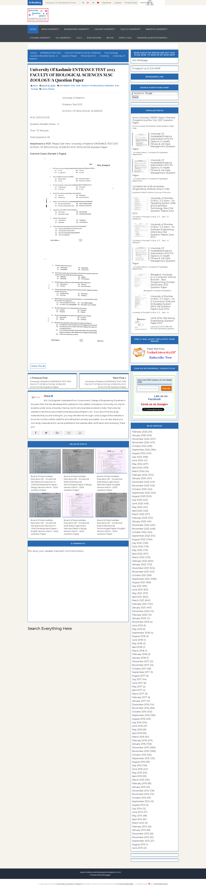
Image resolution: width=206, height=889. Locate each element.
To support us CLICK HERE (146, 68)
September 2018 (141, 632)
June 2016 (137, 726)
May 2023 (137, 507)
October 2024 (139, 446)
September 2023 (141, 492)
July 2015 (136, 765)
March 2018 (138, 650)
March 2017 (138, 693)
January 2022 (139, 564)
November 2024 (140, 442)
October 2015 (139, 754)
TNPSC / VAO (125, 37)
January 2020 (139, 618)
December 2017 (140, 661)
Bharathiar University (76, 29)
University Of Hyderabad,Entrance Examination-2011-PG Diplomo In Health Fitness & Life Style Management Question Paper (153, 168)
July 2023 (137, 500)
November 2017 (140, 665)
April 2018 (137, 647)
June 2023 (137, 503)
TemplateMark (161, 884)
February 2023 (139, 518)
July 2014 (137, 808)
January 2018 (139, 657)
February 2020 (139, 614)
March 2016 (138, 736)
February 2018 (139, 654)
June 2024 (137, 460)
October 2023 (139, 489)
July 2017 (137, 679)
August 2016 (138, 719)
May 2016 (137, 729)
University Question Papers (69, 884)
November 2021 (140, 571)
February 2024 (139, 475)
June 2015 (137, 769)
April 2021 (137, 597)
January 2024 (139, 478)
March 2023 (138, 514)
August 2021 (138, 582)
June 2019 (137, 625)
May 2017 (137, 686)
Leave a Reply (48, 89)
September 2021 (141, 579)
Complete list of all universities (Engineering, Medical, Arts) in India (150, 187)
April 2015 (137, 776)
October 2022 (139, 532)
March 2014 (138, 823)
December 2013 (140, 833)
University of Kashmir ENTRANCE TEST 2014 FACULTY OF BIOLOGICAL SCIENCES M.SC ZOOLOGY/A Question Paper (105, 384)
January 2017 (139, 701)
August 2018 (139, 636)
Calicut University (130, 29)
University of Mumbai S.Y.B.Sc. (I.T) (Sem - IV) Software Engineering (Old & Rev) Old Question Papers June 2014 (162, 230)
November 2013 (140, 837)
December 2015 (140, 747)
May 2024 (137, 464)
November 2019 (140, 622)
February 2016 (139, 740)
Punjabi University (40, 37)
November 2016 (140, 708)
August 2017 (138, 675)
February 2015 (139, 783)
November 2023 (140, 485)
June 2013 (137, 848)
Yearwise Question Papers (152, 37)
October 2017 (139, 668)
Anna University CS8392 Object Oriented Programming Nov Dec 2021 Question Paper (153, 120)
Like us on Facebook (158, 398)
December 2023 (140, 482)
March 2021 (138, 600)
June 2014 (137, 812)
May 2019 (137, 629)
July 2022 (137, 543)
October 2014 (139, 797)
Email (169, 380)
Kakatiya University (156, 29)
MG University (63, 37)
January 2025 (139, 435)
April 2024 (137, 467)
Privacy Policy (131, 3)
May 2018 (137, 643)
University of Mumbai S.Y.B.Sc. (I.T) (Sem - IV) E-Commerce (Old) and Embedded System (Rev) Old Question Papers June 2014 (163, 302)
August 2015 (138, 762)
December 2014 (140, 790)
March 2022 (138, 557)
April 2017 (137, 690)
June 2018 (137, 640)
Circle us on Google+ (154, 404)
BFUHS (110, 37)
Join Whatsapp (140, 60)
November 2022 (140, 528)
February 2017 (139, 697)
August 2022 (139, 539)
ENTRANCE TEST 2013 (70, 86)
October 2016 (139, 711)
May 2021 (137, 593)
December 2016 (140, 704)
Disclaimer (106, 3)
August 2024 (139, 453)
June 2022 (137, 546)
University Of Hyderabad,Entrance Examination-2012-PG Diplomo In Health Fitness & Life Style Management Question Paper (153, 141)
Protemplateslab (125, 884)
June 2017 (137, 683)
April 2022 (137, 553)
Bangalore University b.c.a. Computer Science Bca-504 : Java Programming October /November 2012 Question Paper (163, 281)
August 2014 (138, 805)
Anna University (50, 29)
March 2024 (138, 471)
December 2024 (140, 439)
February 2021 (139, 604)
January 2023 (139, 521)
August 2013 (138, 844)
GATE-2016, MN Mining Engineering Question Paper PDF (163, 321)
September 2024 (141, 449)
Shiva (47, 396)
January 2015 (139, 787)
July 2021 (137, 586)
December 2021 (140, 568)
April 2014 (137, 819)
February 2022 (139, 561)
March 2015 (138, 779)
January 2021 (139, 607)
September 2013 (141, 841)
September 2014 (141, 801)
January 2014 (139, 830)
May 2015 (137, 772)
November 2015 (140, 751)
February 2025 (139, 431)
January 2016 (139, 744)
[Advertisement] (45, 103)
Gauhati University (104, 29)
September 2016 (141, 715)
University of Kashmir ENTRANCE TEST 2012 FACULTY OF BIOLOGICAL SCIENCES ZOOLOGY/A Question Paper (50, 384)
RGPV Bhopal (94, 37)
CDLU (79, 37)
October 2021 (139, 575)
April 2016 (137, 733)
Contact (118, 3)
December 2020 (141, 611)
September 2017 (141, 672)
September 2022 (141, 535)
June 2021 (137, 589)
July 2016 (137, 722)
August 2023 (139, 496)
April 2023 (137, 510)
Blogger (107, 875)
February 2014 (139, 826)
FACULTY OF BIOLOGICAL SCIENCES (97, 86)
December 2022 (140, 525)
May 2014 (137, 815)
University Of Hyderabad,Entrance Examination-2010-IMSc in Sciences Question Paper (61, 3)
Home (33, 29)
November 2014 (140, 794)
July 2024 (137, 457)
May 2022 (137, 550)
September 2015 (140, 758)
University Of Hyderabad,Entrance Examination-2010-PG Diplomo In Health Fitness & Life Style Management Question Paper (153, 256)
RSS (140, 382)
